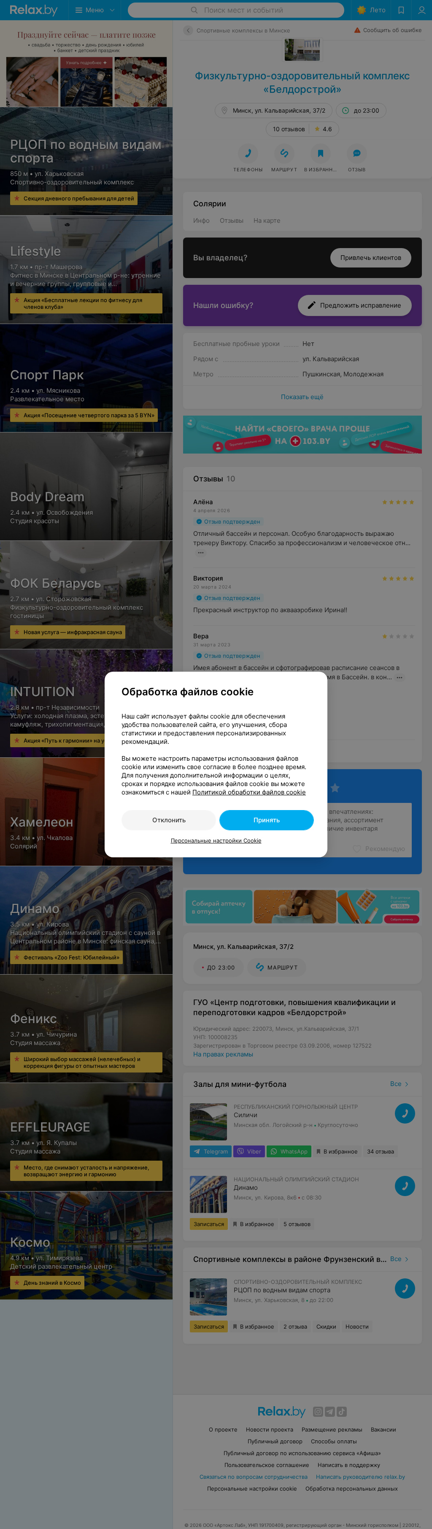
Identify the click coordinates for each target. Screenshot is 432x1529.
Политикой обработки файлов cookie (249, 792)
